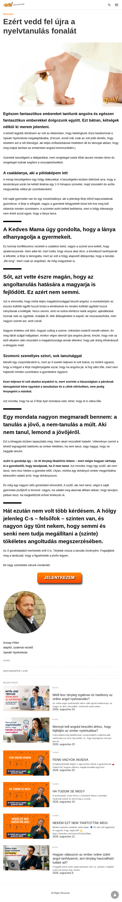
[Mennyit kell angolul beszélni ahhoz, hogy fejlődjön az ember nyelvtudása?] (26, 730)
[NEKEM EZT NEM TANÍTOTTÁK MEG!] (26, 826)
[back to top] (115, 895)
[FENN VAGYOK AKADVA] (26, 763)
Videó (56, 752)
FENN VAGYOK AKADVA (70, 759)
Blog (55, 688)
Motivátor (8, 14)
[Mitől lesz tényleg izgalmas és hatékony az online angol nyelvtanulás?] (26, 698)
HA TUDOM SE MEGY (69, 791)
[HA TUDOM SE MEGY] (26, 794)
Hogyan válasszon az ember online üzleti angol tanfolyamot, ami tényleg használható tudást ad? (83, 858)
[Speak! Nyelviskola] (14, 4)
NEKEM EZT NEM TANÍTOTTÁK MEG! (80, 823)
